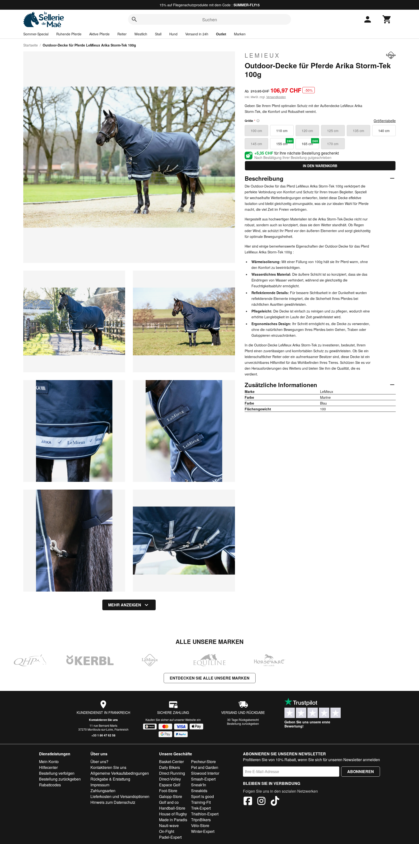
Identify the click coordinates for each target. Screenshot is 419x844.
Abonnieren (360, 771)
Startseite (30, 45)
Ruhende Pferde (68, 33)
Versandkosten (276, 97)
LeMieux (262, 55)
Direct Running (172, 773)
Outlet (221, 33)
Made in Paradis (173, 819)
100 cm (256, 130)
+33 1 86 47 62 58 (103, 735)
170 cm (332, 143)
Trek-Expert (201, 808)
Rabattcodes (50, 785)
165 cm (310, 142)
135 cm (358, 130)
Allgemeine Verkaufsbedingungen (119, 773)
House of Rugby (173, 814)
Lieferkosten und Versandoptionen (119, 796)
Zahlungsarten (102, 790)
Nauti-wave (169, 825)
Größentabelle (385, 120)
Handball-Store (172, 808)
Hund (173, 33)
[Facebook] (248, 801)
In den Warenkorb (320, 165)
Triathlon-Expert (204, 814)
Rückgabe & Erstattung (110, 779)
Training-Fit (201, 802)
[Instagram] (261, 801)
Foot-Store (168, 790)
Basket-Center (171, 761)
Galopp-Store (170, 796)
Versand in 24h (196, 33)
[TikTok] (275, 801)
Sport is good (202, 796)
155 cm (284, 142)
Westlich (140, 33)
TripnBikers (201, 819)
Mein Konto (49, 761)
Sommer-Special (35, 33)
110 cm (282, 130)
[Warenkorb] (387, 19)
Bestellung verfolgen (56, 773)
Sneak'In (198, 785)
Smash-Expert (203, 779)
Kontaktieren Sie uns (103, 720)
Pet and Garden (204, 767)
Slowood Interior (205, 773)
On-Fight (166, 831)
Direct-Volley (170, 779)
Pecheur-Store (203, 761)
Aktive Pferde (99, 33)
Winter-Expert (202, 831)
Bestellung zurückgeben (243, 723)
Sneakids (199, 790)
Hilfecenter (48, 767)
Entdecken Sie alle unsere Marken (210, 678)
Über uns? (99, 761)
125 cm (332, 130)
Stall (158, 33)
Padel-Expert (170, 837)
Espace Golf (169, 785)
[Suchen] (134, 19)
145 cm (256, 143)
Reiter (122, 33)
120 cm (307, 130)
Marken (240, 33)
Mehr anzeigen (124, 605)
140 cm (384, 130)
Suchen (209, 19)
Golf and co (169, 802)
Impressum (99, 785)
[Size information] (258, 120)
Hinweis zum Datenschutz (112, 802)
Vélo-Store (200, 825)
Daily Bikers (169, 767)
